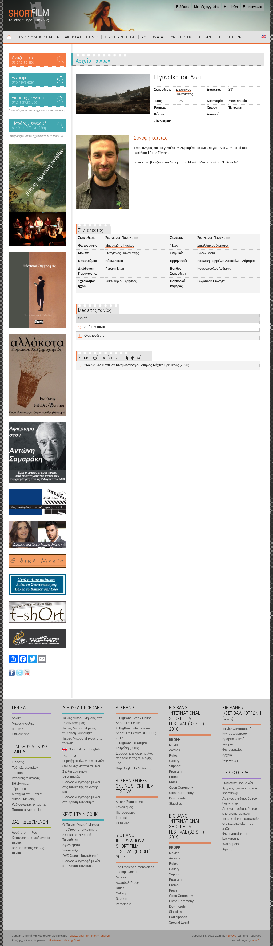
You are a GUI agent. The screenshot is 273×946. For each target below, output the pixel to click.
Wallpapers (230, 844)
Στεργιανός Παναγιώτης (122, 238)
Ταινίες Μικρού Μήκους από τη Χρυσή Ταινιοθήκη (82, 730)
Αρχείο (227, 755)
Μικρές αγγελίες (206, 7)
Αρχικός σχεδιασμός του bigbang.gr (239, 801)
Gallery (121, 893)
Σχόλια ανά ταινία (74, 771)
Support (121, 899)
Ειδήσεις (182, 7)
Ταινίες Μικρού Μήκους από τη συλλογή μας (82, 720)
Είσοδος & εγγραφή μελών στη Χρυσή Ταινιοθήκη (81, 799)
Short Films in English (263, 37)
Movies (121, 877)
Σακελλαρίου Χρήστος (213, 245)
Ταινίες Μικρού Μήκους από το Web (82, 741)
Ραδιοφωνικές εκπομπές (29, 804)
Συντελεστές (90, 230)
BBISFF (174, 739)
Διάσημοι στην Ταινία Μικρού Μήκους (27, 796)
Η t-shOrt (231, 7)
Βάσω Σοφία (206, 253)
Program (175, 771)
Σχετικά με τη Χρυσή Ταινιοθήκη (76, 837)
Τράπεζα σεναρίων (25, 767)
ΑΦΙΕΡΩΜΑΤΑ (152, 37)
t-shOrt (231, 935)
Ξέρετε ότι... (20, 789)
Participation (178, 917)
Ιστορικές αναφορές (26, 778)
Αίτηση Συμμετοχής (129, 802)
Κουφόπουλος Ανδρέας (214, 269)
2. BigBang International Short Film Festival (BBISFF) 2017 (136, 733)
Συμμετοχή (230, 760)
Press (173, 782)
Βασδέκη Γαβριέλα (210, 261)
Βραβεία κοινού (233, 739)
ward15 (256, 940)
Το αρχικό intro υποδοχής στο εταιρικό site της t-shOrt (240, 823)
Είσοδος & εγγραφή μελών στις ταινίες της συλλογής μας (81, 787)
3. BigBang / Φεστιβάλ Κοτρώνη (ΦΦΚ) (131, 745)
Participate (123, 904)
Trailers (17, 773)
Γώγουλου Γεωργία (211, 281)
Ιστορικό (122, 818)
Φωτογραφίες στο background (235, 836)
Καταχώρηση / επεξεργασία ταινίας (31, 840)
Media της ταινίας (94, 310)
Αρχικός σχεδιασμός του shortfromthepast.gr (239, 811)
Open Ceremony (181, 787)
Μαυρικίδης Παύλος (119, 245)
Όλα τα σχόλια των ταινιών (81, 766)
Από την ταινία (94, 327)
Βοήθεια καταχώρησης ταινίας (28, 850)
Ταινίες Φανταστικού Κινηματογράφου (236, 731)
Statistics (175, 804)
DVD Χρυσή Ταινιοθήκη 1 (80, 856)
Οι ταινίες (122, 823)
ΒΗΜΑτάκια (20, 783)
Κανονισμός (124, 807)
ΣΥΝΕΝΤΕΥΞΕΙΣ (180, 37)
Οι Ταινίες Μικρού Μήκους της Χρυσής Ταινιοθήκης (81, 827)
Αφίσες (227, 849)
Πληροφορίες (125, 812)
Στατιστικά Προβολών (237, 783)
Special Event (179, 922)
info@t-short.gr (101, 935)
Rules (120, 888)
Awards (174, 750)
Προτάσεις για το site (27, 810)
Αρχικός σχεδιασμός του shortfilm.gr (239, 791)
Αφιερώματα (71, 845)
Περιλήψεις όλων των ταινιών (83, 761)
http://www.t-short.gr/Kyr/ (64, 940)
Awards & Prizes (127, 883)
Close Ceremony (181, 793)
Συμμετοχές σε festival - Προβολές (111, 357)
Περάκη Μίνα (114, 269)
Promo (174, 777)
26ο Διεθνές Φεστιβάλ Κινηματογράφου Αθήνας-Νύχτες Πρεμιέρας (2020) (136, 365)
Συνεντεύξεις (71, 850)
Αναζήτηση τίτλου (24, 832)
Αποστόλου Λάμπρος (240, 261)
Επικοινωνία (252, 7)
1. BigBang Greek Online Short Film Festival (134, 720)
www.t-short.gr (79, 935)
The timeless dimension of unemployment (135, 869)
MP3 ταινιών (71, 777)
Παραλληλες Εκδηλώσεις (133, 768)
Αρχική (9, 37)
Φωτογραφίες (232, 750)
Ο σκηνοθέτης (94, 335)
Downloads (177, 798)
